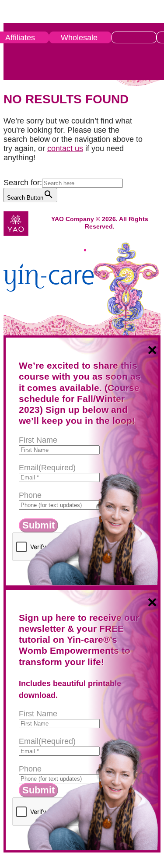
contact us (65, 148)
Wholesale (79, 37)
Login (133, 37)
